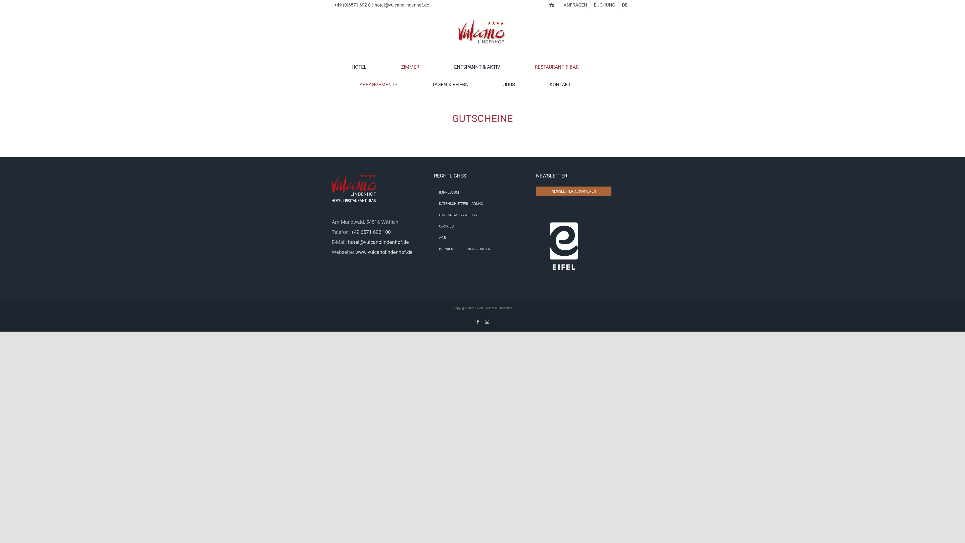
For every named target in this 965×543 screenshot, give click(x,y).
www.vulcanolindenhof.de (384, 252)
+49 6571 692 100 (371, 232)
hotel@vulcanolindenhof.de (402, 5)
